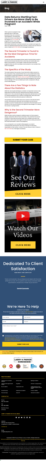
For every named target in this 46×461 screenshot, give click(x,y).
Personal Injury (4, 392)
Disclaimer (13, 439)
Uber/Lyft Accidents (35, 392)
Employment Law (19, 386)
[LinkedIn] (27, 417)
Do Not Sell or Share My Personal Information (34, 439)
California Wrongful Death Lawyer (7, 384)
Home (3, 351)
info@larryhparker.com (7, 431)
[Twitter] (19, 417)
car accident (15, 39)
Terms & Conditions (5, 439)
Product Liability (34, 390)
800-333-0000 (16, 47)
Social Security (4, 390)
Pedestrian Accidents (20, 390)
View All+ (18, 392)
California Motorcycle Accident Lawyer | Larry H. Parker (36, 387)
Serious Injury (19, 380)
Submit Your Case (23, 139)
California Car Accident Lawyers (6, 381)
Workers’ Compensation (36, 383)
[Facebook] (16, 417)
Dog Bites (18, 383)
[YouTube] (21, 417)
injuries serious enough (23, 77)
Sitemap (23, 440)
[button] (44, 2)
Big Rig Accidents (34, 380)
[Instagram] (24, 417)
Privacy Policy (20, 439)
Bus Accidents (4, 386)
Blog (7, 351)
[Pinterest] (29, 417)
